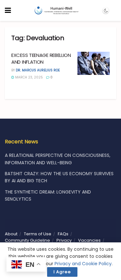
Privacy (64, 240)
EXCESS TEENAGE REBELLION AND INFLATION (41, 58)
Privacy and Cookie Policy (83, 263)
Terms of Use (37, 234)
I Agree (62, 272)
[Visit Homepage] (56, 10)
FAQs (63, 234)
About (11, 234)
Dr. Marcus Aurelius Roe (38, 70)
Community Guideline (27, 240)
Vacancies (89, 240)
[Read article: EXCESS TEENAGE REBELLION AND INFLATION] (93, 63)
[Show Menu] (8, 10)
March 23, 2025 (28, 77)
